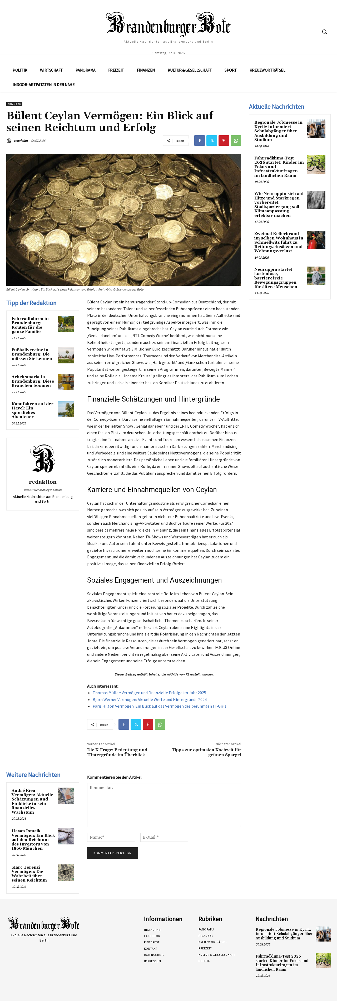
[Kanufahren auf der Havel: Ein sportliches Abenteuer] (66, 409)
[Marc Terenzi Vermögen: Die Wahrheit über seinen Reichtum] (66, 872)
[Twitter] (211, 140)
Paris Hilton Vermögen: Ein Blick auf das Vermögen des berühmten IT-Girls (159, 706)
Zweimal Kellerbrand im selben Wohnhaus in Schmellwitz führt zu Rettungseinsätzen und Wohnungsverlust (278, 242)
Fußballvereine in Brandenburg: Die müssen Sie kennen (32, 354)
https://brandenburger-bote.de (43, 490)
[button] (324, 31)
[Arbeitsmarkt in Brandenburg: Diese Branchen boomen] (66, 382)
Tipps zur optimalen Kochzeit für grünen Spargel (206, 752)
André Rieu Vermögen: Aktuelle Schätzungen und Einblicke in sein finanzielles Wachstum (32, 801)
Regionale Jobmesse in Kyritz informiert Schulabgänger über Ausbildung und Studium (278, 131)
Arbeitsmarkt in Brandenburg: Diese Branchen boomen (33, 381)
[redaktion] (9, 140)
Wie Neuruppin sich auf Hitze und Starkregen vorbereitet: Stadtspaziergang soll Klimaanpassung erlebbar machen (279, 204)
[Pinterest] (224, 140)
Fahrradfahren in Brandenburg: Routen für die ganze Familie (30, 325)
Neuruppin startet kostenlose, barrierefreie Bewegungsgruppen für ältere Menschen (275, 278)
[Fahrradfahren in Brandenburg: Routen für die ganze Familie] (66, 324)
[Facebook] (199, 140)
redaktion (21, 140)
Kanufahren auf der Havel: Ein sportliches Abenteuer (32, 411)
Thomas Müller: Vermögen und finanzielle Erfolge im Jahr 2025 (149, 692)
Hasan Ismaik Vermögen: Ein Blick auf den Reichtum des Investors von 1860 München (33, 840)
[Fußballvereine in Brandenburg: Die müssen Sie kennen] (66, 355)
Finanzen (14, 104)
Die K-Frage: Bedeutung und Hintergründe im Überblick (117, 752)
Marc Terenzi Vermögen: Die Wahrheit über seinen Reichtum (29, 874)
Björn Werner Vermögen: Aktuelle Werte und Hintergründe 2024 (150, 699)
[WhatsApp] (236, 140)
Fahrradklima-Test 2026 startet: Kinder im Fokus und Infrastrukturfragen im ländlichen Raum (282, 963)
